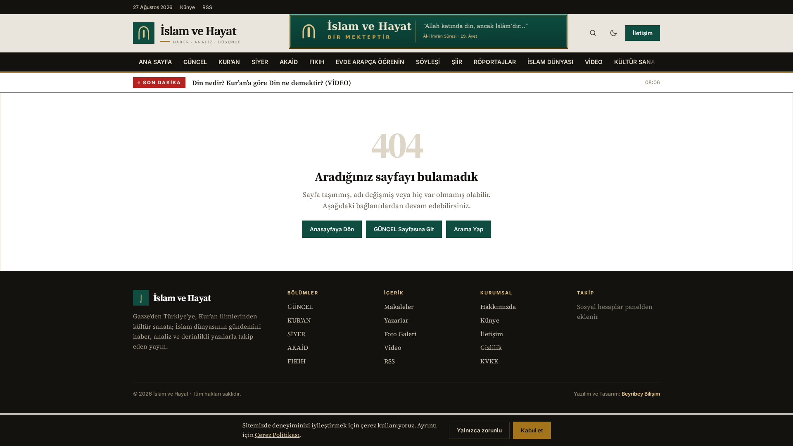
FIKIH (316, 61)
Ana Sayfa (155, 61)
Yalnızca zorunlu (479, 430)
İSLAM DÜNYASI (550, 61)
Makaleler (399, 306)
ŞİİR (456, 61)
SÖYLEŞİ (428, 61)
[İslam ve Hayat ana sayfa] (203, 33)
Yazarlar (396, 320)
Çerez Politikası (277, 435)
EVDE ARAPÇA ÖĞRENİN (370, 61)
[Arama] (592, 33)
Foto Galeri (400, 334)
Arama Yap (468, 229)
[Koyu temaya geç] (613, 33)
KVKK (489, 361)
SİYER (260, 61)
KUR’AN (229, 61)
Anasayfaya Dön (332, 229)
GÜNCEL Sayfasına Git (404, 229)
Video (392, 347)
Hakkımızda (498, 306)
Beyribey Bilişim (641, 394)
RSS (207, 7)
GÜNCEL (195, 61)
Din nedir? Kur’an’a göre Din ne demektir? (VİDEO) (271, 82)
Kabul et (532, 430)
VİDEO (594, 61)
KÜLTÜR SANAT (636, 61)
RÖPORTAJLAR (495, 61)
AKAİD (289, 61)
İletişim (643, 33)
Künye (187, 7)
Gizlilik (491, 347)
